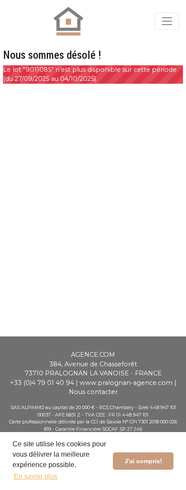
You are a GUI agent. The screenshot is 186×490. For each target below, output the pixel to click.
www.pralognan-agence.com (126, 383)
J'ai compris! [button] (143, 461)
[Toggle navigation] (167, 21)
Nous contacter (93, 392)
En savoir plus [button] (36, 476)
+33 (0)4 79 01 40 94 (42, 383)
